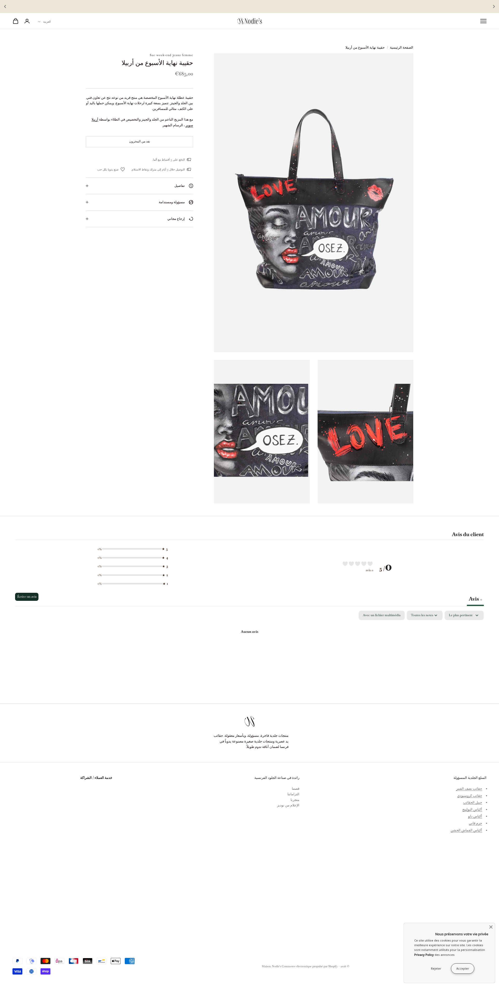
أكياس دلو (475, 816)
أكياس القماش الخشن (466, 830)
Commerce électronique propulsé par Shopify (310, 966)
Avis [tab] (475, 598)
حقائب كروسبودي (469, 795)
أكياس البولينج (472, 809)
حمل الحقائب (472, 802)
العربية (47, 21)
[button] (130, 549)
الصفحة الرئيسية (401, 47)
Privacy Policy (424, 955)
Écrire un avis (26, 597)
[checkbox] (382, 615)
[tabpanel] (249, 649)
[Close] (491, 927)
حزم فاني (475, 823)
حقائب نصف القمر (469, 788)
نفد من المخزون (139, 141)
